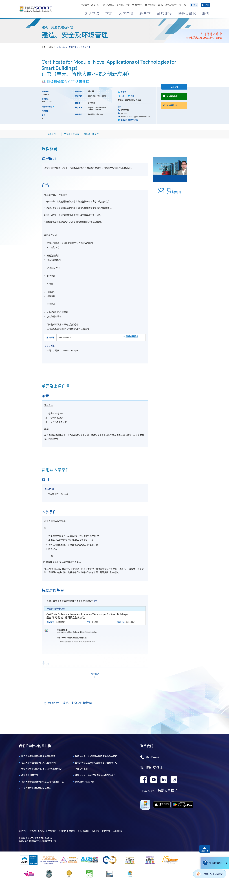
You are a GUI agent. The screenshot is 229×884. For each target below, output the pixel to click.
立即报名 (174, 87)
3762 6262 (153, 757)
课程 (51, 47)
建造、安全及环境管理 (75, 35)
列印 (132, 96)
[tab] (95, 148)
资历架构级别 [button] (47, 107)
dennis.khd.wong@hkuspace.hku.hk (135, 117)
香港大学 (85, 5)
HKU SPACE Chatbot (212, 873)
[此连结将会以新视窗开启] (162, 804)
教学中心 (138, 5)
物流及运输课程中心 (84, 782)
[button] (185, 5)
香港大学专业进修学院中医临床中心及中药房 (96, 756)
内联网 (72, 831)
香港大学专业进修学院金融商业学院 (38, 756)
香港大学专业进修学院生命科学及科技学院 (41, 769)
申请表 (123, 92)
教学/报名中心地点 (37, 831)
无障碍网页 (117, 831)
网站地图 (106, 831)
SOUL (160, 5)
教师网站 (62, 831)
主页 (44, 47)
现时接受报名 (132, 336)
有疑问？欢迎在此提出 (129, 120)
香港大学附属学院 (29, 775)
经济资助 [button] (45, 111)
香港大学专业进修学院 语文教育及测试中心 (95, 775)
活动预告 (110, 5)
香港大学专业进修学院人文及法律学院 (39, 762)
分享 (122, 96)
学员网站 (151, 5)
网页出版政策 (83, 831)
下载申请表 (60, 680)
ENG (93, 5)
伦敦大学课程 (81, 769)
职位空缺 (23, 831)
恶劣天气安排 (171, 5)
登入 (195, 5)
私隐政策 (95, 831)
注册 (207, 5)
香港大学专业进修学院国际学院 (36, 788)
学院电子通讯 (174, 191)
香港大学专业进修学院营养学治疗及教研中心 (96, 762)
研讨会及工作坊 (122, 5)
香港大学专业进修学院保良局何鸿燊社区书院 (42, 782)
